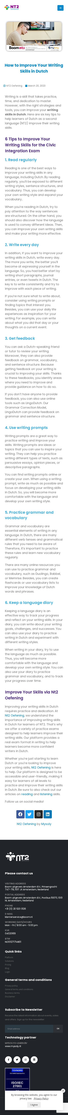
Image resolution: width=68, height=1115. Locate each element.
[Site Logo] (11, 7)
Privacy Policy (41, 1098)
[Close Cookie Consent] (63, 1091)
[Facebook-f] (8, 1059)
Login (7, 971)
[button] (60, 8)
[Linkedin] (48, 814)
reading (27, 794)
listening (46, 794)
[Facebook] (20, 814)
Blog (7, 968)
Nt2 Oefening (14, 715)
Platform (9, 957)
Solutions (9, 961)
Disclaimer (10, 996)
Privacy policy (11, 985)
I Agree (34, 1104)
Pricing (8, 964)
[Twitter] (29, 814)
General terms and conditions (19, 989)
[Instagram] (38, 814)
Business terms (12, 993)
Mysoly (46, 824)
